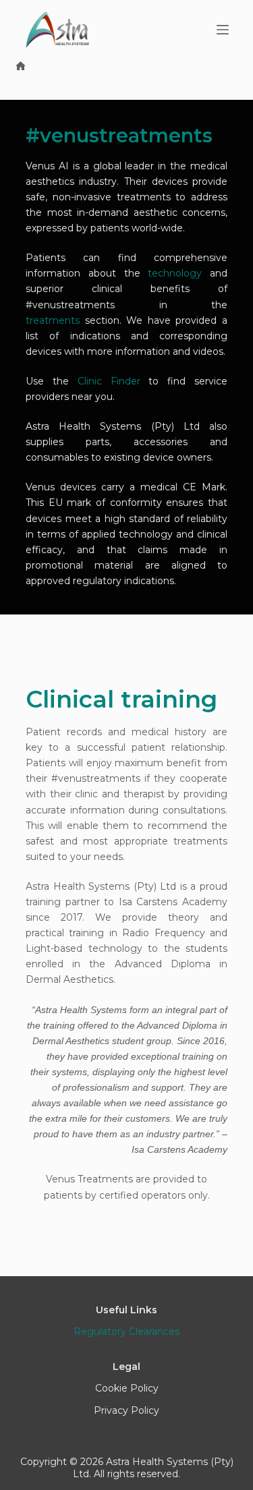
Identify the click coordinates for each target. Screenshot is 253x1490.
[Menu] (223, 30)
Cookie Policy (127, 1388)
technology (175, 273)
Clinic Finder (109, 381)
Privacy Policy (126, 1410)
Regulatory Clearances (126, 1331)
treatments (53, 320)
